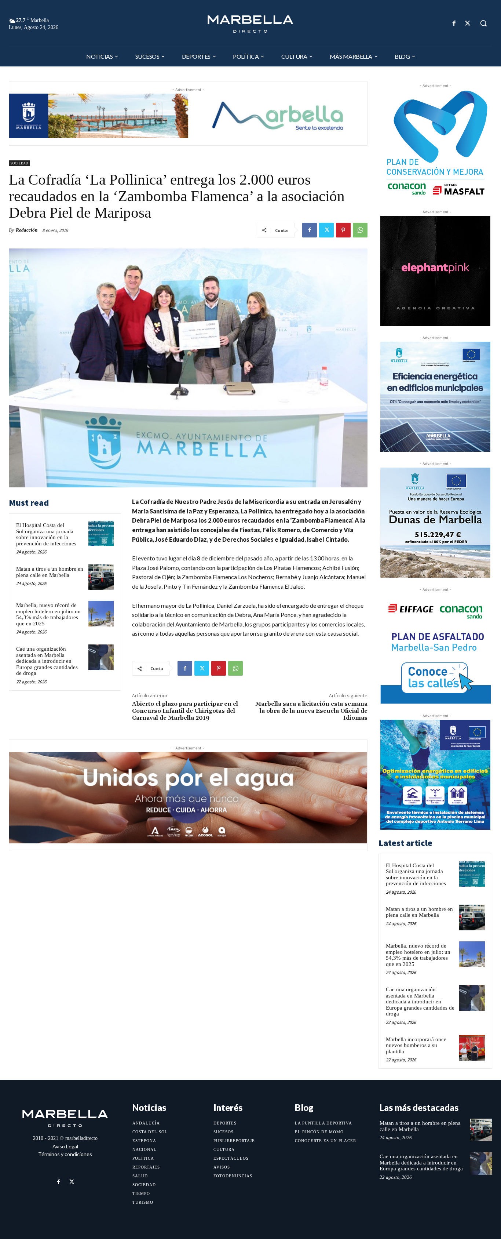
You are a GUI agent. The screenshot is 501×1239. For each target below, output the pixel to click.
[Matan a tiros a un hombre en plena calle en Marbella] (101, 577)
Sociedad (19, 163)
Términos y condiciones (65, 1154)
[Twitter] (468, 23)
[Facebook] (454, 23)
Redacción (26, 230)
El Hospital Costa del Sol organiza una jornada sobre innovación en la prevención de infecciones (46, 534)
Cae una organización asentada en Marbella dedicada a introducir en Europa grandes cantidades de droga (47, 661)
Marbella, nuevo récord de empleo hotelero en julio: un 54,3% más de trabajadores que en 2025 (48, 614)
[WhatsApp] (360, 230)
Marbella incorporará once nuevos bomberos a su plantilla (416, 1045)
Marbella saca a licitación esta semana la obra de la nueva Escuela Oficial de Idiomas (311, 711)
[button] (483, 23)
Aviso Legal (65, 1146)
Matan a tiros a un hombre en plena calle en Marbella (49, 572)
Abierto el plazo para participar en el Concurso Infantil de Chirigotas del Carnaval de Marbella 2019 (185, 711)
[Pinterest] (343, 230)
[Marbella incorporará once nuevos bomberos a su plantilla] (472, 1048)
